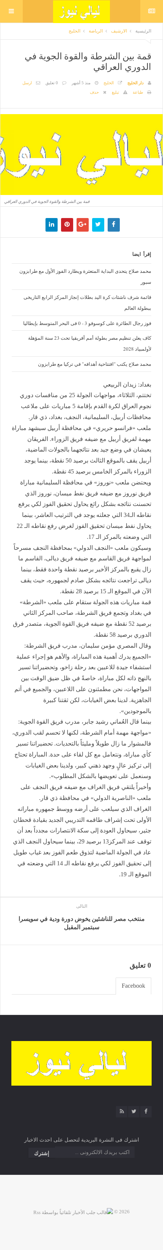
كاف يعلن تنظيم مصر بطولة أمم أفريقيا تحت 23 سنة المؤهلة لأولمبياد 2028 (89, 343)
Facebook (133, 985)
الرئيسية (143, 31)
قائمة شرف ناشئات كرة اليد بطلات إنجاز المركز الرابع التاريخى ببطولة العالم (87, 302)
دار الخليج (135, 82)
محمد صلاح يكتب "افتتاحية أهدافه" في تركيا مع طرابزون (94, 363)
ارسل (27, 82)
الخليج (74, 31)
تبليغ (115, 92)
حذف (94, 92)
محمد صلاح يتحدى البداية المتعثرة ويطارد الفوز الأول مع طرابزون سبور (85, 276)
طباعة (138, 92)
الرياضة (96, 31)
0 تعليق (51, 82)
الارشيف (119, 31)
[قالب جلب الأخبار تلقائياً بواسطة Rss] (73, 1211)
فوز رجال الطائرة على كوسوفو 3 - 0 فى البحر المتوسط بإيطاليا (87, 323)
